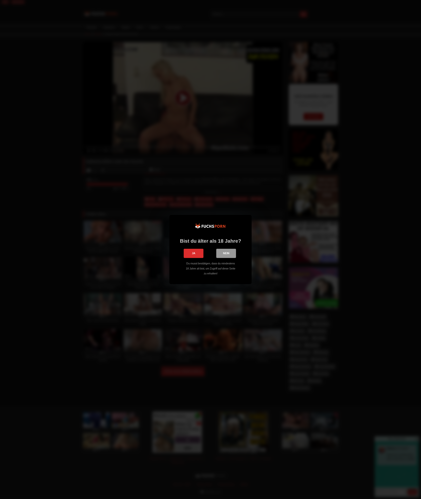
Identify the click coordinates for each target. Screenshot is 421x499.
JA (193, 253)
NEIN (226, 253)
